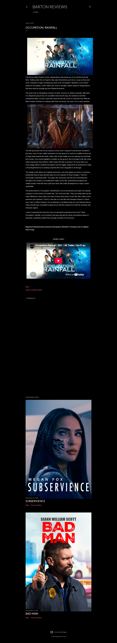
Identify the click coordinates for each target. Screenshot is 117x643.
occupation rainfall (36, 290)
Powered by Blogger (60, 632)
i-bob (64, 636)
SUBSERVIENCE (35, 501)
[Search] (90, 6)
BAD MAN (32, 613)
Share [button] (27, 287)
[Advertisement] (58, 374)
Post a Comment (36, 505)
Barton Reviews (49, 6)
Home (35, 12)
